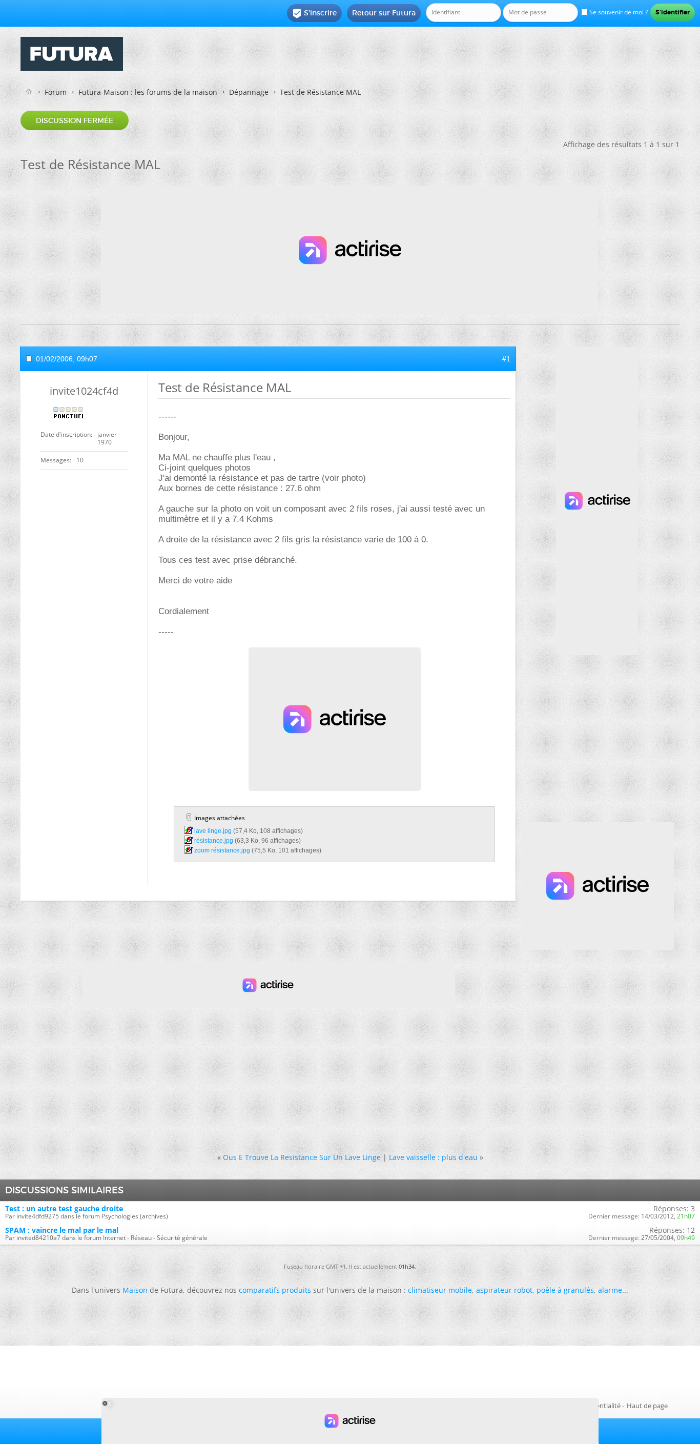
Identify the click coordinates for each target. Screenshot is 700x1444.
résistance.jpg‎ (213, 840)
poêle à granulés (565, 1290)
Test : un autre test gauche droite (64, 1208)
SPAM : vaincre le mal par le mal (61, 1230)
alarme (610, 1290)
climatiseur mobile (440, 1290)
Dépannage (249, 92)
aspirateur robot (504, 1290)
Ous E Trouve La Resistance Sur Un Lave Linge (302, 1157)
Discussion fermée (74, 120)
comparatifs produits (275, 1290)
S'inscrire (314, 13)
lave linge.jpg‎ (213, 831)
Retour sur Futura (384, 12)
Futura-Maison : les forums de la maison (147, 92)
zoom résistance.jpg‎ (222, 850)
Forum (56, 92)
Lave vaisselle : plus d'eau (433, 1157)
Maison (135, 1290)
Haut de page (647, 1405)
